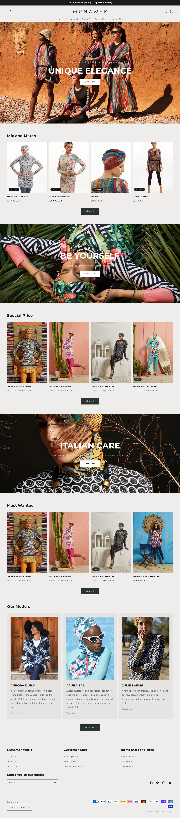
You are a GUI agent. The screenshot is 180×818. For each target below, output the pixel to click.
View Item (15, 713)
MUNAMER (156, 812)
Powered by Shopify (166, 812)
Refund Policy (70, 761)
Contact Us (12, 766)
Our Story (11, 756)
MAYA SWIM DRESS (17, 196)
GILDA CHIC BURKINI (102, 386)
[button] (10, 11)
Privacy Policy (127, 766)
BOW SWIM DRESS (59, 196)
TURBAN (95, 196)
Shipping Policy (71, 756)
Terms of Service (128, 756)
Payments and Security (74, 766)
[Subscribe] (54, 783)
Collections (12, 761)
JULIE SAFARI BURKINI (19, 386)
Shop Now (90, 727)
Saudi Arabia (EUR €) (17, 807)
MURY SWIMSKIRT (143, 196)
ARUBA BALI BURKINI (145, 386)
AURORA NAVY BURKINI (146, 576)
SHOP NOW (90, 82)
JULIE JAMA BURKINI (60, 386)
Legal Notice (126, 761)
